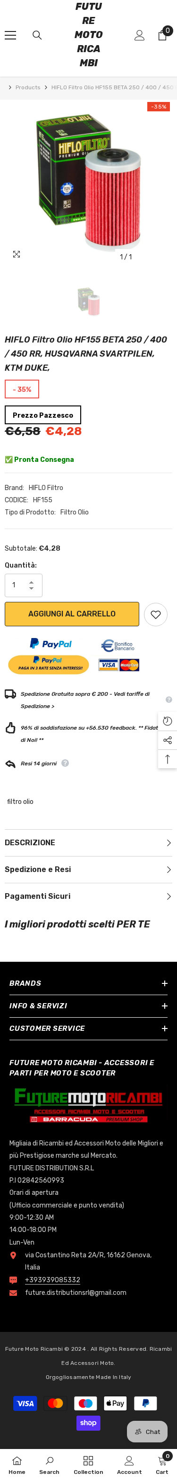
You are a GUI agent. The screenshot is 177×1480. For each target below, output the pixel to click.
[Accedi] (140, 35)
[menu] (10, 35)
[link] (49, 1464)
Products (28, 87)
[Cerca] (37, 35)
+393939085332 (52, 1280)
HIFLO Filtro (46, 488)
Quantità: (21, 565)
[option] (88, 183)
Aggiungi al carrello (72, 613)
